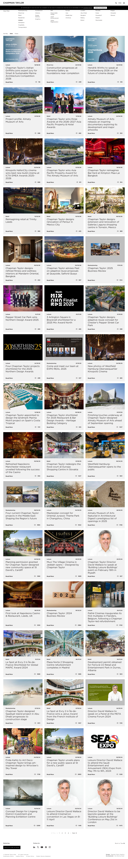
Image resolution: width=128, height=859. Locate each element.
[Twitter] (38, 847)
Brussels (98, 10)
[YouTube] (42, 847)
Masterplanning (22, 10)
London (83, 10)
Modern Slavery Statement (43, 856)
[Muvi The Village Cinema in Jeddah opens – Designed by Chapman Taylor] (64, 543)
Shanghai (113, 13)
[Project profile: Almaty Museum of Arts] (23, 100)
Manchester (99, 20)
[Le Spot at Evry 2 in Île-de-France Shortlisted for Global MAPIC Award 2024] (23, 643)
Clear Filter (6, 11)
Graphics (37, 19)
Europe (68, 10)
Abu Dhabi (84, 13)
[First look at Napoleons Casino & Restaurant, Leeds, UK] (23, 594)
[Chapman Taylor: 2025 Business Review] (105, 249)
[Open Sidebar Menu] (124, 3)
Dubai (97, 13)
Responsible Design (54, 13)
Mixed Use (21, 13)
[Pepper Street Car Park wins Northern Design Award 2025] (23, 298)
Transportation (22, 27)
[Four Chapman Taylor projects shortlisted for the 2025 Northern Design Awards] (23, 347)
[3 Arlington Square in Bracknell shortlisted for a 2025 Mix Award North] (64, 298)
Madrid (98, 17)
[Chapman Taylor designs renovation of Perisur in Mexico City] (64, 200)
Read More (9, 82)
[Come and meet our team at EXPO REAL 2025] (64, 347)
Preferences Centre (8, 856)
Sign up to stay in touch (11, 847)
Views (16, 33)
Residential (21, 17)
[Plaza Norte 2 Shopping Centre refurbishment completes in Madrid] (64, 643)
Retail (19, 15)
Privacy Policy (30, 856)
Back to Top (119, 843)
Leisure (20, 20)
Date (11, 33)
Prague (113, 10)
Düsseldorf (99, 15)
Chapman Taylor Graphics (118, 854)
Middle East (69, 15)
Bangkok (83, 15)
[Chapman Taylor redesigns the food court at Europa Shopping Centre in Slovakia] (64, 445)
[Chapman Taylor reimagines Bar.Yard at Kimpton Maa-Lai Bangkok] (105, 151)
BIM (52, 10)
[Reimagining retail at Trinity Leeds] (23, 200)
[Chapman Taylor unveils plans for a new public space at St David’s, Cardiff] (64, 741)
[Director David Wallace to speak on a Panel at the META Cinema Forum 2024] (105, 692)
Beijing (82, 17)
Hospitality (21, 25)
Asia (67, 13)
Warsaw (113, 15)
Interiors (37, 13)
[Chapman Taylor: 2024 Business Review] (64, 594)
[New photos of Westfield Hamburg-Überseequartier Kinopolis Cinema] (105, 347)
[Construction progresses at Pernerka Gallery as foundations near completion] (64, 49)
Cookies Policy (87, 7)
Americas (68, 17)
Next (74, 833)
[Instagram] (50, 847)
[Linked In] (34, 847)
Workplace (21, 22)
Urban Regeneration (54, 21)
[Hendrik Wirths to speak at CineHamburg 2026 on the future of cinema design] (105, 49)
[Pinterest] (46, 847)
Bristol (82, 20)
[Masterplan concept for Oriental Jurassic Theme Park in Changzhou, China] (64, 494)
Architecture (38, 10)
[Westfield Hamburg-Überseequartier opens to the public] (105, 445)
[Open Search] (116, 3)
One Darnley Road (119, 855)
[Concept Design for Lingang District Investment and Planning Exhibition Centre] (23, 792)
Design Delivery (37, 16)
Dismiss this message (100, 7)
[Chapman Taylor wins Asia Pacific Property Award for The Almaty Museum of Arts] (64, 151)
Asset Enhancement (55, 17)
